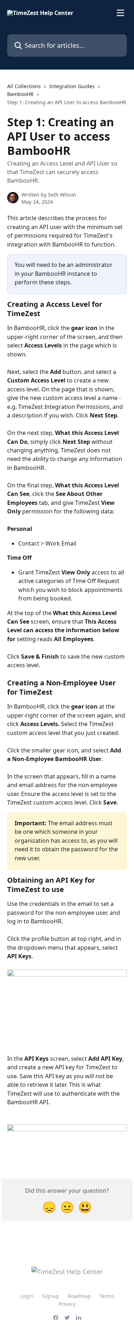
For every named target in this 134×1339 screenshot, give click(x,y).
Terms (106, 1296)
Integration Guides (72, 86)
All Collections (24, 86)
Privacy (67, 1303)
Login (27, 1296)
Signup (50, 1296)
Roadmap (79, 1296)
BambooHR (20, 94)
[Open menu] (120, 13)
